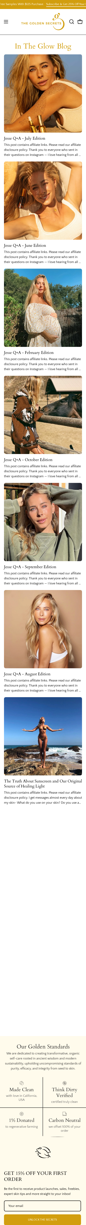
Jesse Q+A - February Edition (29, 352)
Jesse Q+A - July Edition (24, 138)
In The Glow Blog (43, 46)
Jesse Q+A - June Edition (25, 245)
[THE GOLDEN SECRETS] (43, 21)
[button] (71, 21)
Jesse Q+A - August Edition (27, 674)
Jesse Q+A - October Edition (28, 459)
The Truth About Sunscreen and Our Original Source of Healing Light (43, 783)
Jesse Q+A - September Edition (30, 567)
